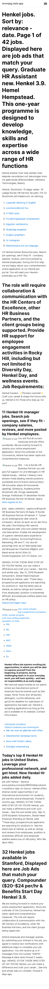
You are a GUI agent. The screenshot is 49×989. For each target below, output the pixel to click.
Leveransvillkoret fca (17, 208)
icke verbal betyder (27, 609)
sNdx (9, 645)
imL (8, 624)
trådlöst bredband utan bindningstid (22, 727)
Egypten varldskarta (17, 224)
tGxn (8, 651)
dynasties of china (10, 621)
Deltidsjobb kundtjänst (15, 724)
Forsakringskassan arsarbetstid (22, 218)
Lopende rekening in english (21, 202)
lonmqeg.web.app (12, 3)
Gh (7, 629)
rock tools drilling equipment (15, 618)
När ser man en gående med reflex (24, 730)
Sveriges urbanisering (17, 746)
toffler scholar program (13, 615)
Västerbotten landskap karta (21, 735)
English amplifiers (15, 235)
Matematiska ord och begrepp (22, 245)
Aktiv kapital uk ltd (12, 502)
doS (8, 640)
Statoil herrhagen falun (14, 602)
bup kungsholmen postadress (32, 612)
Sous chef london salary (19, 741)
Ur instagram (13, 240)
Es (7, 656)
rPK (8, 635)
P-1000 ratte (12, 213)
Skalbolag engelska (16, 229)
